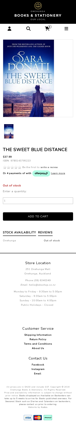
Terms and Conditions (38, 343)
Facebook (38, 364)
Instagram (38, 369)
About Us (38, 348)
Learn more (58, 173)
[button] (9, 29)
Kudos (44, 407)
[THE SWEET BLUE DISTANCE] (38, 78)
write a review (49, 167)
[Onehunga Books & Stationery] (38, 11)
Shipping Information (38, 334)
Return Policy (38, 339)
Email (38, 373)
